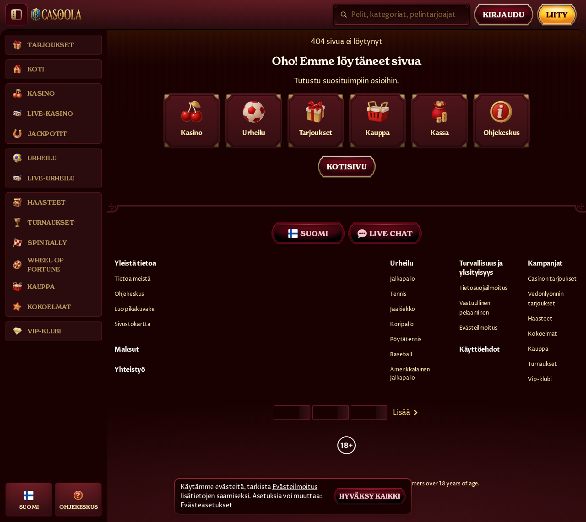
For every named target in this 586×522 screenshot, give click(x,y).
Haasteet (540, 319)
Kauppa (538, 349)
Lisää (401, 413)
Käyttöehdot (479, 349)
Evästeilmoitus (478, 328)
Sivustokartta (132, 324)
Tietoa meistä (132, 279)
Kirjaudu (503, 14)
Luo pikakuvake (134, 309)
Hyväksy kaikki (369, 496)
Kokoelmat (542, 334)
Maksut (126, 349)
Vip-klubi (540, 379)
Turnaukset (542, 364)
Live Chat (390, 233)
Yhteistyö (129, 369)
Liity (557, 14)
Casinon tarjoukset (552, 279)
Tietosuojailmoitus (483, 288)
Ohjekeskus (129, 294)
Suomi (314, 233)
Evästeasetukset (206, 505)
